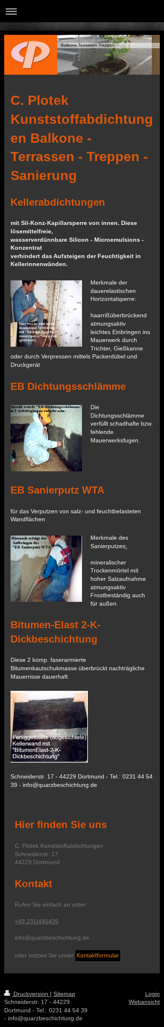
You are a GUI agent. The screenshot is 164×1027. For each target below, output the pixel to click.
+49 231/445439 (36, 921)
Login (152, 993)
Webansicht (144, 1001)
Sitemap (64, 993)
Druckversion (31, 993)
